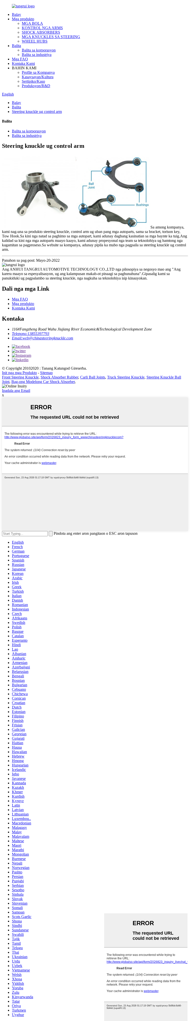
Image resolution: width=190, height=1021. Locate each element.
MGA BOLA (32, 23)
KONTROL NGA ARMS (42, 28)
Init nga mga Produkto (19, 373)
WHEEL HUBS (35, 41)
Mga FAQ (20, 59)
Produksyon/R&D (36, 86)
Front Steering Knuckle (20, 377)
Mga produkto (23, 19)
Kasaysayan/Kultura (37, 77)
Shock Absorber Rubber (59, 377)
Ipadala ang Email (16, 390)
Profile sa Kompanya (38, 72)
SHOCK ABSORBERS (41, 32)
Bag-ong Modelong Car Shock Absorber (43, 382)
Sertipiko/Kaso (33, 81)
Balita (16, 46)
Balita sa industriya (36, 54)
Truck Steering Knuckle (125, 377)
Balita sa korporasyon (39, 50)
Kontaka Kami (23, 63)
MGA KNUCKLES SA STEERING (51, 37)
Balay (16, 14)
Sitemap (46, 373)
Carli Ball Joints (92, 377)
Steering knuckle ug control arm (37, 111)
